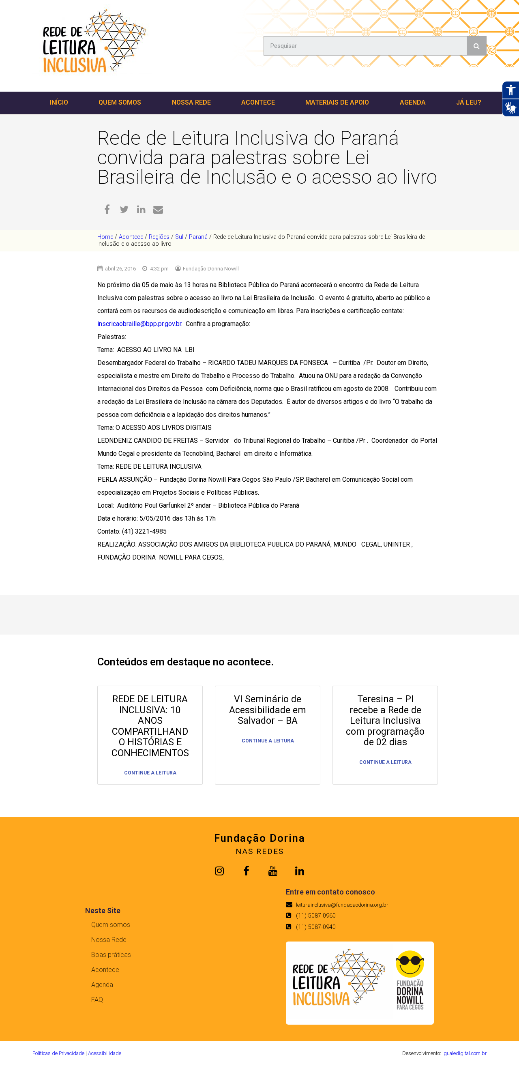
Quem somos (120, 102)
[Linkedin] (299, 871)
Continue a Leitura (150, 773)
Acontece (258, 102)
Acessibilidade (104, 1053)
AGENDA (413, 102)
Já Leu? (468, 102)
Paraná (198, 237)
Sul (179, 237)
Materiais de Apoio (337, 102)
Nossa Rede (191, 102)
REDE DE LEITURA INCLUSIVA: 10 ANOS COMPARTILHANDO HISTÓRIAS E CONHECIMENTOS (150, 726)
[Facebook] (246, 871)
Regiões (159, 237)
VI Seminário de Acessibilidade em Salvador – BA (267, 710)
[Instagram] (219, 871)
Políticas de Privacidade (58, 1053)
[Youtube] (273, 871)
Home (105, 237)
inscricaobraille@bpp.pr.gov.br (139, 324)
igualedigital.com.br (464, 1053)
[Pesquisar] (476, 45)
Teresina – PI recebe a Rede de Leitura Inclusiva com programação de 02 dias (385, 721)
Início (59, 102)
